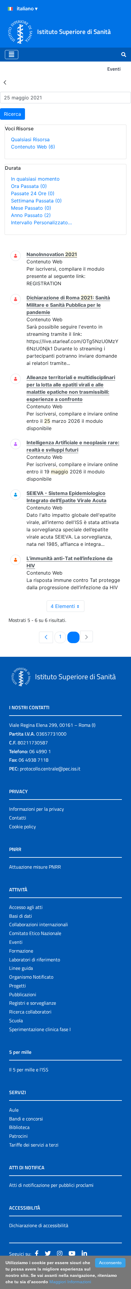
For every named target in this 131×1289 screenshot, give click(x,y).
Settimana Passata (36, 201)
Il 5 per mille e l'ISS (28, 1069)
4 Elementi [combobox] (63, 606)
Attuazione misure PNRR (35, 866)
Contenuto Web (33, 147)
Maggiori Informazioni (70, 1281)
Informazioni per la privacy (36, 809)
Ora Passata (29, 186)
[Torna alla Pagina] (5, 82)
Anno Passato (31, 215)
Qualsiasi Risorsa (30, 139)
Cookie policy (22, 826)
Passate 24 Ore (33, 193)
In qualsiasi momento (35, 179)
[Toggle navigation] (11, 54)
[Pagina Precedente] (46, 637)
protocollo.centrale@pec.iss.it (50, 768)
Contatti (17, 817)
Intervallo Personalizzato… (41, 222)
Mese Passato (31, 208)
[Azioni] (10, 9)
